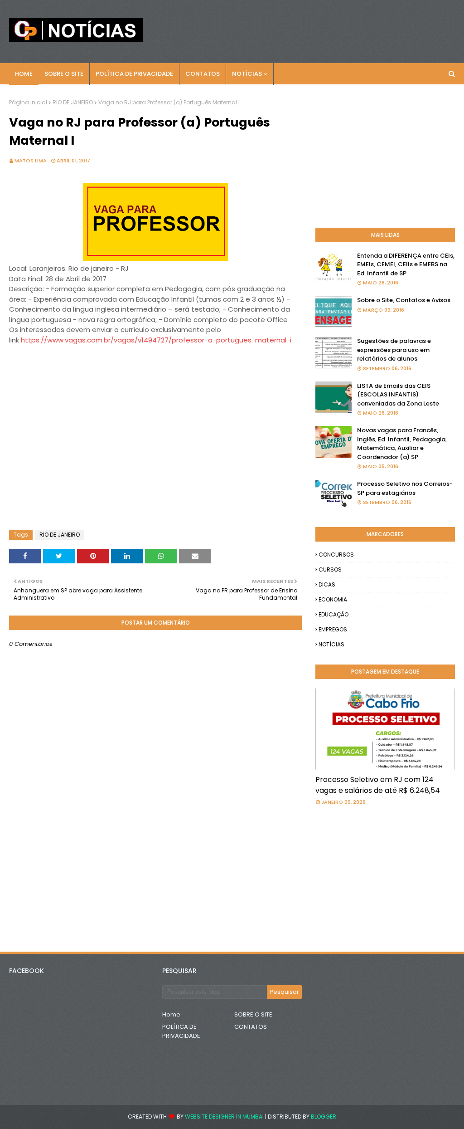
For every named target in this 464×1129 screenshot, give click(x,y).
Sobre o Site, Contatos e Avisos (403, 300)
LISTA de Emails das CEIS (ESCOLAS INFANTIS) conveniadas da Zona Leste (398, 394)
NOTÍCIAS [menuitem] (247, 73)
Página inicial (28, 102)
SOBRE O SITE (253, 1014)
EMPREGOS (333, 629)
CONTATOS (250, 1026)
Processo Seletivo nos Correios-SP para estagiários (405, 488)
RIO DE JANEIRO (73, 102)
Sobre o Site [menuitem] (63, 73)
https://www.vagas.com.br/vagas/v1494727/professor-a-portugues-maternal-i (156, 340)
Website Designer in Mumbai (224, 1116)
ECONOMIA (333, 599)
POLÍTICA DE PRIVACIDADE (181, 1031)
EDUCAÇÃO (333, 614)
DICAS (327, 584)
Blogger (323, 1116)
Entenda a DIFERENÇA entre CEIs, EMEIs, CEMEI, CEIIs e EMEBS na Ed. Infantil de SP (405, 264)
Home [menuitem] (24, 73)
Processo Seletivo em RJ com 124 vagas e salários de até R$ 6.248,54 (377, 785)
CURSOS (330, 569)
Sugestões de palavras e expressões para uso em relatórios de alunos (394, 350)
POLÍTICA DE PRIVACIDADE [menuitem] (134, 73)
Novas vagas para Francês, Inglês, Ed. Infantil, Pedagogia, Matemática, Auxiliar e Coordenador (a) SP (402, 443)
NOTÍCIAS (331, 644)
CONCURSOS (336, 554)
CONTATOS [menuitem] (202, 73)
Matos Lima (30, 160)
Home (171, 1014)
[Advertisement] (81, 368)
